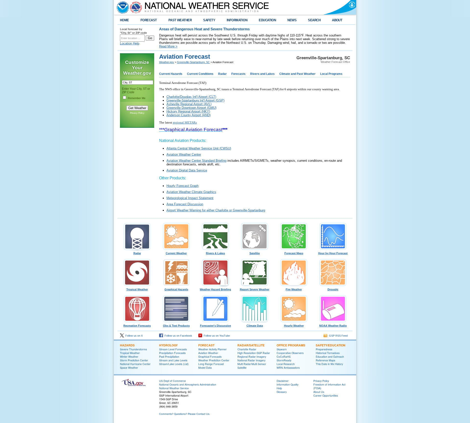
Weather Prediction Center (213, 360)
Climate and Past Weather (297, 74)
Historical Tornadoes (328, 353)
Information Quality (287, 384)
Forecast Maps (293, 253)
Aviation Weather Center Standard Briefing (196, 160)
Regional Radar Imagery (251, 356)
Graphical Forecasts (210, 356)
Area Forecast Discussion (184, 204)
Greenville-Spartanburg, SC (193, 62)
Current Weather (176, 253)
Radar (222, 74)
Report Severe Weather (254, 289)
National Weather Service (174, 388)
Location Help (129, 43)
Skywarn (282, 349)
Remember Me (136, 98)
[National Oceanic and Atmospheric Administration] (121, 7)
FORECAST (149, 20)
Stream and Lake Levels (173, 360)
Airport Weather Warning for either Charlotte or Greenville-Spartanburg (215, 210)
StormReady (284, 360)
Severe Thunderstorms (133, 349)
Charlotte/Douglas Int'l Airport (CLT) (191, 97)
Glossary (282, 392)
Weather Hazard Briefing (215, 289)
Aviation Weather (208, 353)
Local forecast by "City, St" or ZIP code (133, 30)
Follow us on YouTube (216, 335)
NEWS (291, 20)
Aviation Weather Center (183, 154)
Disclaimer (283, 381)
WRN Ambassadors (288, 367)
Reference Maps (325, 360)
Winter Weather (129, 356)
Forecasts (238, 74)
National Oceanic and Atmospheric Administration (187, 384)
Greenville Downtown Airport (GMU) (191, 108)
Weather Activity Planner (212, 349)
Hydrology (168, 345)
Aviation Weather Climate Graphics (191, 192)
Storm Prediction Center (134, 360)
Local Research (286, 364)
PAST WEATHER (180, 20)
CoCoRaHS (284, 356)
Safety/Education (330, 345)
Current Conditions (200, 74)
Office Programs (291, 345)
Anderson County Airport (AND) (188, 115)
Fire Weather (294, 289)
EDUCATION (267, 20)
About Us (318, 392)
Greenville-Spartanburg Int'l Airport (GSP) (195, 100)
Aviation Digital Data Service (186, 170)
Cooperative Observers (290, 353)
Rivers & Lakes (215, 253)
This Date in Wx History (329, 364)
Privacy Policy (137, 113)
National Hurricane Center (135, 364)
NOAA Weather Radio (333, 325)
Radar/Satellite (251, 345)
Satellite (254, 253)
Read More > (168, 46)
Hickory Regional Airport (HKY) (188, 111)
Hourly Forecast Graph (182, 186)
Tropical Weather (137, 289)
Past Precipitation (169, 356)
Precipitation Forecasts (172, 353)
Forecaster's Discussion (215, 325)
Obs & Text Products (176, 325)
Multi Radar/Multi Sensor (251, 364)
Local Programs (331, 74)
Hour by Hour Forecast (333, 253)
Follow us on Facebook (177, 335)
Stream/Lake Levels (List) (174, 364)
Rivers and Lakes (262, 74)
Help (279, 388)
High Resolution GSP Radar (253, 353)
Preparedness (324, 349)
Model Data (205, 367)
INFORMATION (237, 20)
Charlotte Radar (246, 349)
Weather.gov (166, 62)
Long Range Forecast (211, 364)
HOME (124, 20)
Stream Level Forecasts (173, 349)
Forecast (206, 345)
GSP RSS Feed (338, 335)
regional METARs (185, 122)
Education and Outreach (330, 356)
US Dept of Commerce (172, 381)
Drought (333, 289)
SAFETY (209, 20)
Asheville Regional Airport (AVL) (189, 104)
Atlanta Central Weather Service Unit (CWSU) (198, 148)
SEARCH (314, 20)
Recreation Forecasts (137, 325)
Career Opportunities (325, 395)
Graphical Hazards (176, 289)
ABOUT (337, 20)
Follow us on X (133, 335)
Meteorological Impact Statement (189, 198)
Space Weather (129, 367)
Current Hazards (170, 74)
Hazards (127, 345)
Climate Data (255, 325)
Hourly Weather (294, 325)
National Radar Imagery (251, 360)
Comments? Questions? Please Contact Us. (184, 414)
